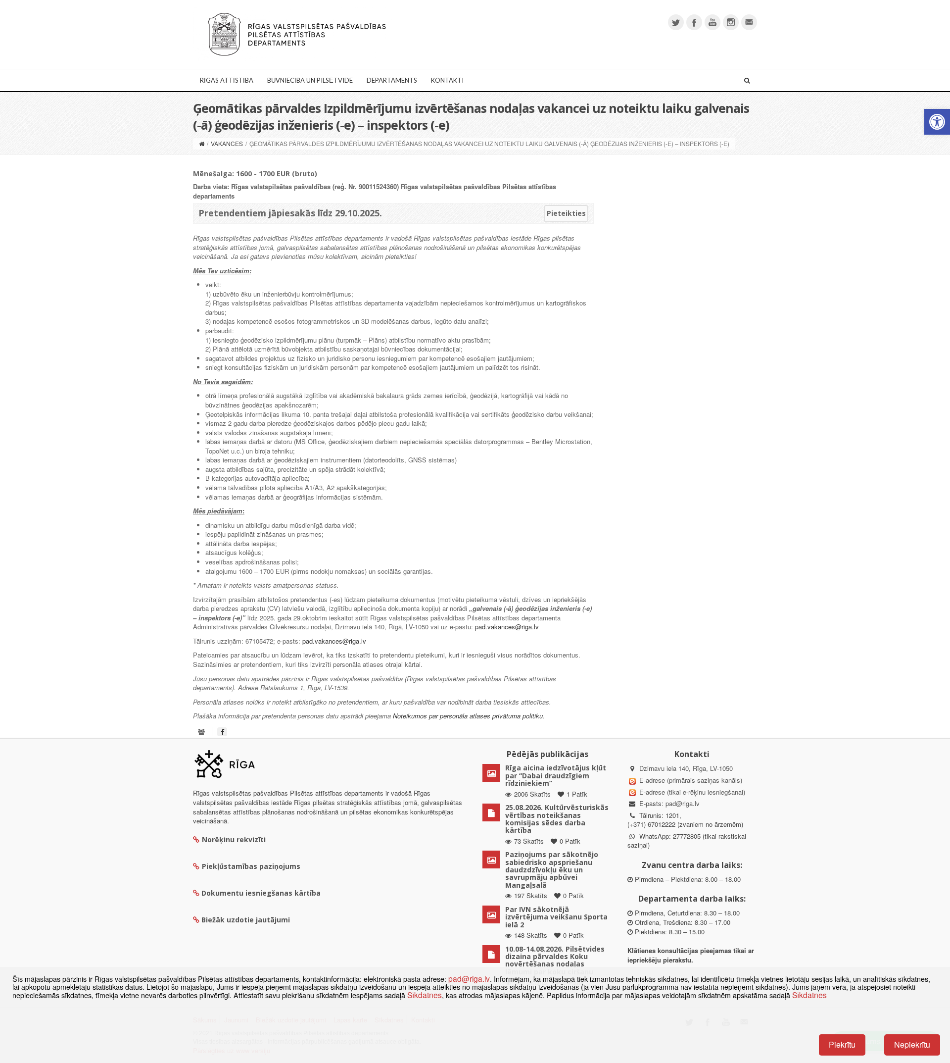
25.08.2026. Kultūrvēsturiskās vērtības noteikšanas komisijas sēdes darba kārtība (557, 819)
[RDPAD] (297, 33)
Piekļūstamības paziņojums (251, 866)
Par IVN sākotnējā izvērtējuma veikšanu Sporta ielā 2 (556, 917)
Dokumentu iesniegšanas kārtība (261, 893)
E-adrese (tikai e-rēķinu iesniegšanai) (691, 792)
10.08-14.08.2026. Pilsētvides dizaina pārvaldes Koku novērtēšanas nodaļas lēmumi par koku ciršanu (555, 960)
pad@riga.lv (682, 803)
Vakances (227, 143)
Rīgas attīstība (226, 80)
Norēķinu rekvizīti (234, 839)
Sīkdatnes (424, 994)
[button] (937, 122)
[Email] (749, 22)
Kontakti (447, 80)
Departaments (392, 80)
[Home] (201, 143)
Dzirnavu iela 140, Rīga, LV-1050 (686, 768)
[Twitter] (676, 22)
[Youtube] (712, 22)
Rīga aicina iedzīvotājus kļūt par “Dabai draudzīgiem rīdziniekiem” (555, 775)
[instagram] (731, 22)
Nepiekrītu (912, 1044)
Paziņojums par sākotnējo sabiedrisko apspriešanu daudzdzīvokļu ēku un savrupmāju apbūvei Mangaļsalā (551, 870)
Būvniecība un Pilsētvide (310, 80)
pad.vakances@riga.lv (507, 626)
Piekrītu (842, 1044)
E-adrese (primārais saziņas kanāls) (690, 780)
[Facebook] (694, 22)
